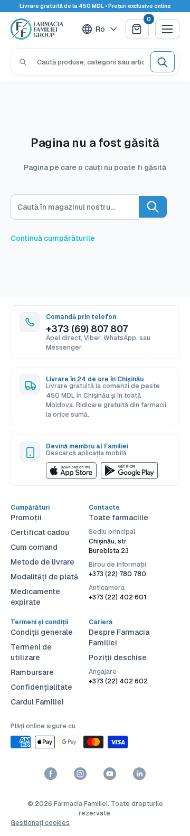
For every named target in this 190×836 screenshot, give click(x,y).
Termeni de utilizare (31, 652)
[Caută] (23, 61)
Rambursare (32, 672)
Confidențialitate (41, 687)
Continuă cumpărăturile (53, 238)
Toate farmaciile (118, 517)
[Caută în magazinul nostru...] (153, 207)
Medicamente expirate (35, 597)
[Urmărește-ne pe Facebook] (50, 773)
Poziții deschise (118, 657)
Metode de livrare (42, 562)
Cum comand (34, 547)
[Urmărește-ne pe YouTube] (109, 773)
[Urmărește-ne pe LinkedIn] (139, 773)
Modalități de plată (44, 576)
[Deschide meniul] (167, 29)
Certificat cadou (40, 532)
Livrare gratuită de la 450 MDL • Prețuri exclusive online (95, 6)
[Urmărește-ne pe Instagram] (80, 773)
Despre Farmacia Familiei (119, 637)
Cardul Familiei (37, 702)
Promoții (26, 517)
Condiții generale (42, 632)
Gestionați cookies (40, 823)
